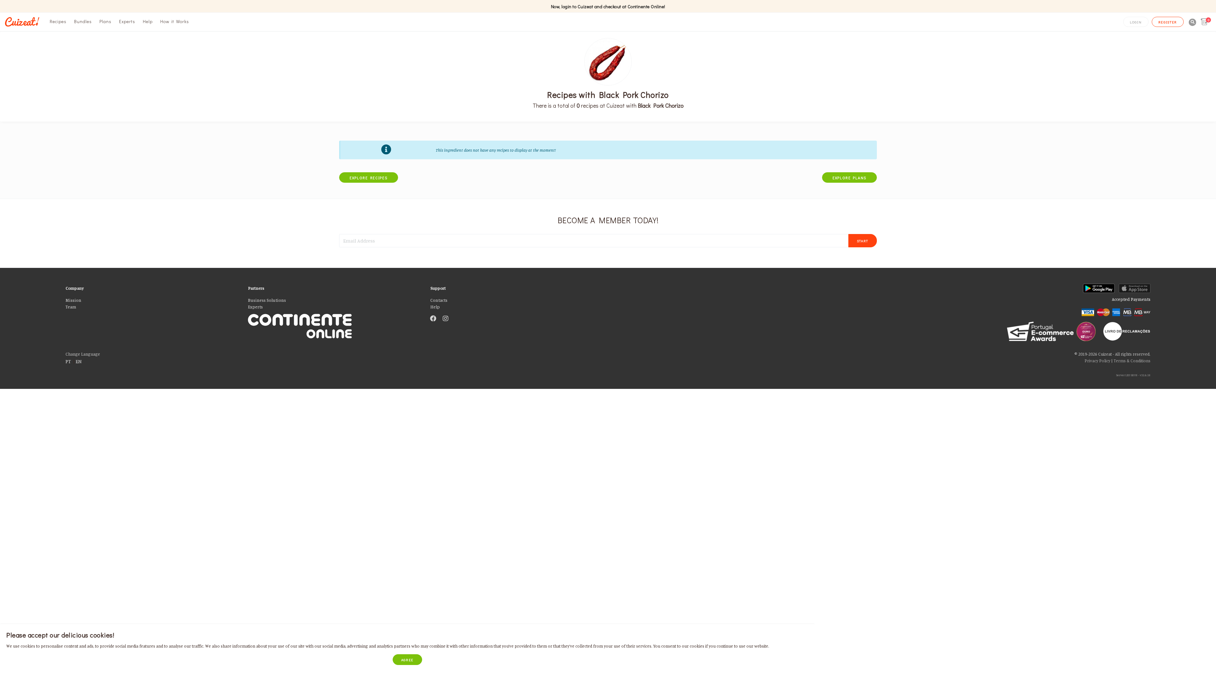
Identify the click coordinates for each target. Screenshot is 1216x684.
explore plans (849, 177)
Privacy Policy (1097, 360)
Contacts (438, 300)
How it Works (174, 21)
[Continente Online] (334, 319)
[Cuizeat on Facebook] (433, 319)
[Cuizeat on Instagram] (445, 319)
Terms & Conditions (1132, 360)
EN (79, 361)
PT (68, 361)
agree (407, 659)
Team (71, 306)
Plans (105, 21)
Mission (73, 300)
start (863, 240)
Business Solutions (267, 300)
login (1136, 22)
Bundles (83, 21)
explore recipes (369, 177)
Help (148, 21)
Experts (127, 21)
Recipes (58, 21)
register (1167, 22)
